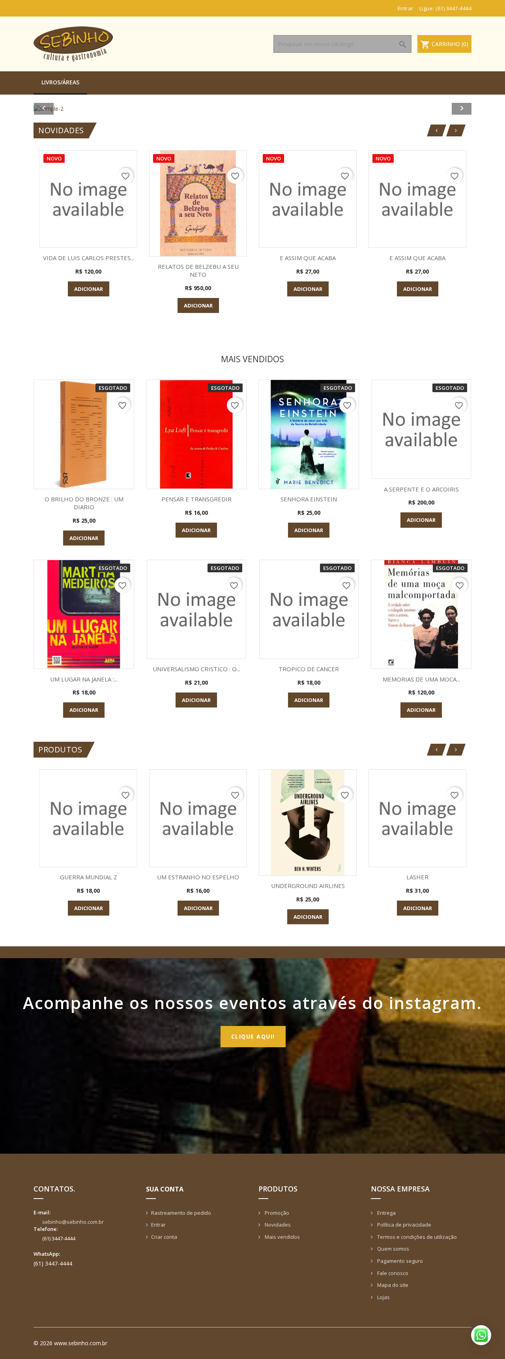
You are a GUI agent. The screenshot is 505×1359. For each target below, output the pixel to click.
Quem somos (392, 1248)
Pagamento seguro (399, 1260)
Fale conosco (392, 1273)
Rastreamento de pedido (181, 1212)
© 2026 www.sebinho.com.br (70, 1343)
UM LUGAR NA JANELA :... (84, 679)
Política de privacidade (403, 1224)
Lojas (383, 1297)
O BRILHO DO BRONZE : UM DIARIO (84, 503)
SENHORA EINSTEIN (309, 499)
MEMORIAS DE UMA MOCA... (421, 679)
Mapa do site (392, 1284)
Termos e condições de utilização (416, 1236)
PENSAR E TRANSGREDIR (196, 499)
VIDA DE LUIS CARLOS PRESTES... (88, 258)
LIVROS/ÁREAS (60, 82)
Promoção (276, 1212)
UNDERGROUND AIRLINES (308, 886)
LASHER (417, 877)
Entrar (158, 1224)
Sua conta (164, 1189)
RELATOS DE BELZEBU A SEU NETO (198, 270)
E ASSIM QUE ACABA (308, 258)
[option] (252, 108)
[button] (66, 108)
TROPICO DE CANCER (309, 669)
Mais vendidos (282, 1236)
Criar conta (164, 1236)
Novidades (277, 1224)
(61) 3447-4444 (453, 8)
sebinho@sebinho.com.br (73, 1221)
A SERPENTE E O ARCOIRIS (421, 489)
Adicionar (88, 288)
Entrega (386, 1212)
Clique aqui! (253, 1036)
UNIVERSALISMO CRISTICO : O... (196, 669)
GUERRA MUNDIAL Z (88, 877)
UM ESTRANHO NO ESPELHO (198, 877)
